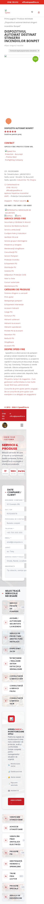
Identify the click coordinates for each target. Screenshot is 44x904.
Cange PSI (8, 312)
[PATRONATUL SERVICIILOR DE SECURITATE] (22, 213)
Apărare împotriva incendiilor (16, 193)
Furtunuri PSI (9, 316)
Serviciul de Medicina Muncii (16, 226)
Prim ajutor (9, 297)
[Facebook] (14, 398)
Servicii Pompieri (11, 256)
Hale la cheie (9, 278)
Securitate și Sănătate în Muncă (17, 222)
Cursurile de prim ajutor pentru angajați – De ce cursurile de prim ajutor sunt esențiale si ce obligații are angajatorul (21, 392)
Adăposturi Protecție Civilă (15, 275)
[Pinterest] (27, 398)
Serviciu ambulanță (12, 230)
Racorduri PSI (9, 334)
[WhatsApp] (10, 398)
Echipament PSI (10, 263)
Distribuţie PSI (10, 267)
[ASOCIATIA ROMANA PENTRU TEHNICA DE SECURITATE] (18, 216)
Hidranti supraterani (12, 327)
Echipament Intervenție (14, 304)
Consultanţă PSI (10, 252)
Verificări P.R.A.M (11, 237)
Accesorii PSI (9, 346)
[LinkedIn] (19, 398)
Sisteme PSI (9, 271)
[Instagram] (32, 398)
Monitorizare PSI (11, 286)
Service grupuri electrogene (15, 241)
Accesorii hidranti (11, 308)
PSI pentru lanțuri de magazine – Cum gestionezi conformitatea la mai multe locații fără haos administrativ (20, 382)
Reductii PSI (9, 338)
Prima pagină (10, 18)
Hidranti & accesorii (12, 323)
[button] (10, 131)
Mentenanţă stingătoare (14, 248)
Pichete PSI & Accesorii (13, 331)
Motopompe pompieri (13, 301)
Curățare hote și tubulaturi (15, 233)
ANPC (6, 196)
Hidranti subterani (12, 319)
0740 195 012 (12, 2)
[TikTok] (36, 398)
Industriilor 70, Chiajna (26, 180)
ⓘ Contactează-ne (11, 184)
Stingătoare (9, 342)
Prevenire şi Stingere (12, 245)
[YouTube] (23, 398)
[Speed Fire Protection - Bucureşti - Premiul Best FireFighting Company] (22, 159)
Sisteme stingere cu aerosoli (16, 293)
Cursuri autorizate (11, 282)
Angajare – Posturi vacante (15, 201)
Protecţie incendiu (11, 260)
